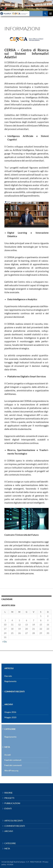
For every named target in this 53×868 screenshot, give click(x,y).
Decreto (8, 676)
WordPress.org (11, 770)
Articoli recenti (13, 820)
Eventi (8, 808)
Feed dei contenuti (12, 760)
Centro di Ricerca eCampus (20, 13)
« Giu (4, 641)
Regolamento (10, 681)
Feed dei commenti (13, 765)
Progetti (9, 798)
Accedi (7, 754)
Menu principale (50, 13)
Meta (7, 848)
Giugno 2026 (10, 712)
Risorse (8, 792)
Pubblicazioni (12, 803)
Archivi (8, 831)
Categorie (10, 843)
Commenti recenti (14, 826)
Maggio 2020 (10, 717)
